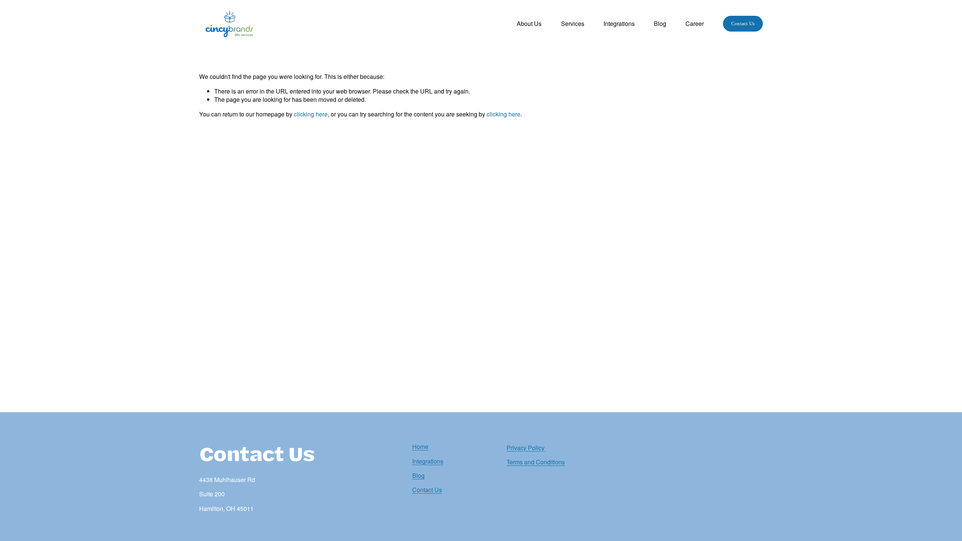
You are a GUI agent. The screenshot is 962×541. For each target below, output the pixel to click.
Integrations (619, 23)
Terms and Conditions (536, 462)
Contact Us (743, 23)
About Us (529, 23)
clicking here (311, 114)
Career (694, 23)
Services (572, 23)
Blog (660, 23)
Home (420, 447)
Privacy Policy (526, 448)
